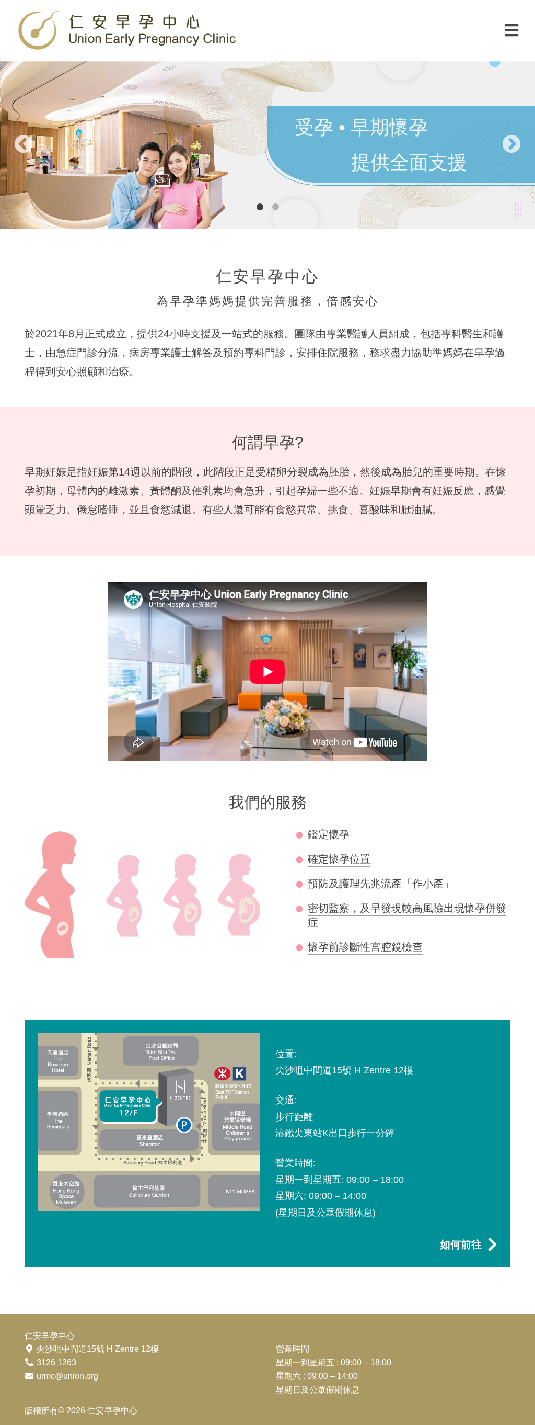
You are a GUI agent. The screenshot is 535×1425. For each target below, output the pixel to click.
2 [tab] (275, 207)
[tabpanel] (267, 145)
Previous (23, 144)
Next (511, 144)
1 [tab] (259, 207)
